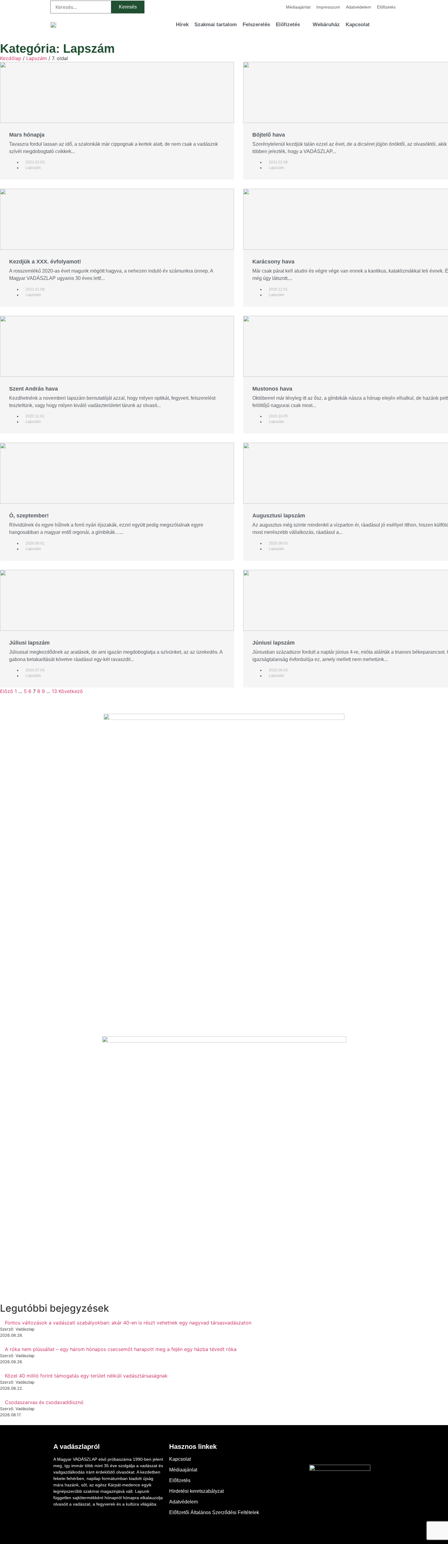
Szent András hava (33, 389)
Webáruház (326, 24)
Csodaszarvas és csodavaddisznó (44, 1402)
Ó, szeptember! (29, 516)
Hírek (182, 24)
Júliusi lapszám (29, 643)
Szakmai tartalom (215, 24)
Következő (71, 691)
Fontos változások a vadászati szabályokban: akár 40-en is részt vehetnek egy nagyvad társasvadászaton (128, 1323)
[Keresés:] (80, 7)
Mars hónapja (26, 135)
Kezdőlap (10, 58)
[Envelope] (356, 1451)
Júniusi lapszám (273, 643)
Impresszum (328, 7)
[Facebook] (323, 1451)
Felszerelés (256, 24)
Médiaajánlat (298, 7)
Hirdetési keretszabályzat (196, 1491)
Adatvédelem (358, 7)
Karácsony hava (273, 262)
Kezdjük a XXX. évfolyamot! (45, 262)
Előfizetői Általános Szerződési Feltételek (214, 1512)
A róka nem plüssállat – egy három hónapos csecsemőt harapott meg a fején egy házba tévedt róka (120, 1349)
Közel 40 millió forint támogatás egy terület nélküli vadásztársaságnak (86, 1376)
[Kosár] (382, 24)
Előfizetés (386, 7)
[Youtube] (339, 1451)
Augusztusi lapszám (278, 516)
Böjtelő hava (268, 135)
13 (54, 691)
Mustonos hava (272, 389)
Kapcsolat (358, 24)
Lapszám (36, 58)
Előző (6, 691)
